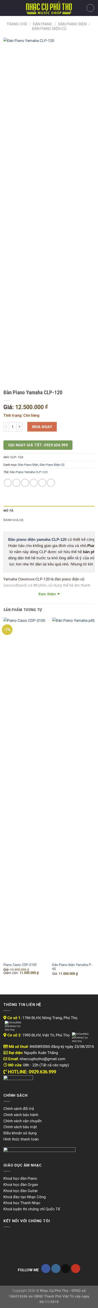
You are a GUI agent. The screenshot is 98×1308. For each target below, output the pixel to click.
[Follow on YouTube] (75, 1268)
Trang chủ (17, 24)
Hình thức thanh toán (21, 1139)
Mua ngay (42, 426)
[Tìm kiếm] (14, 7)
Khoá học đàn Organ (20, 1184)
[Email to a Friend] (34, 483)
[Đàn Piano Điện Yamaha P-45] (73, 788)
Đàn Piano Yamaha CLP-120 (29, 472)
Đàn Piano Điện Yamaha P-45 (72, 967)
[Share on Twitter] (25, 483)
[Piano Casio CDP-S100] (25, 788)
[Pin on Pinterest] (42, 483)
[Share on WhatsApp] (8, 483)
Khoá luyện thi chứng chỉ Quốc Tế (31, 1209)
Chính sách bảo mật (20, 1127)
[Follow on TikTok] (65, 1268)
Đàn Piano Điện (72, 24)
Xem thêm (47, 594)
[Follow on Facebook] (45, 1268)
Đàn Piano (42, 24)
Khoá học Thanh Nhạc (21, 1203)
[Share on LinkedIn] (51, 483)
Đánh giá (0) (13, 520)
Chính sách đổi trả (18, 1108)
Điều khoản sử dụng (20, 1133)
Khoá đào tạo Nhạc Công (24, 1197)
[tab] (49, 510)
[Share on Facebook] (17, 483)
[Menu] (6, 8)
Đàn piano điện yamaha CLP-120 (37, 539)
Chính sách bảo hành (20, 1114)
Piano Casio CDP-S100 (20, 965)
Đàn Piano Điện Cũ (49, 28)
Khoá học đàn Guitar (20, 1190)
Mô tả (8, 510)
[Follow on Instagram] (55, 1268)
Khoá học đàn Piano (20, 1178)
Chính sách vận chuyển (22, 1121)
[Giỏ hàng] (90, 8)
